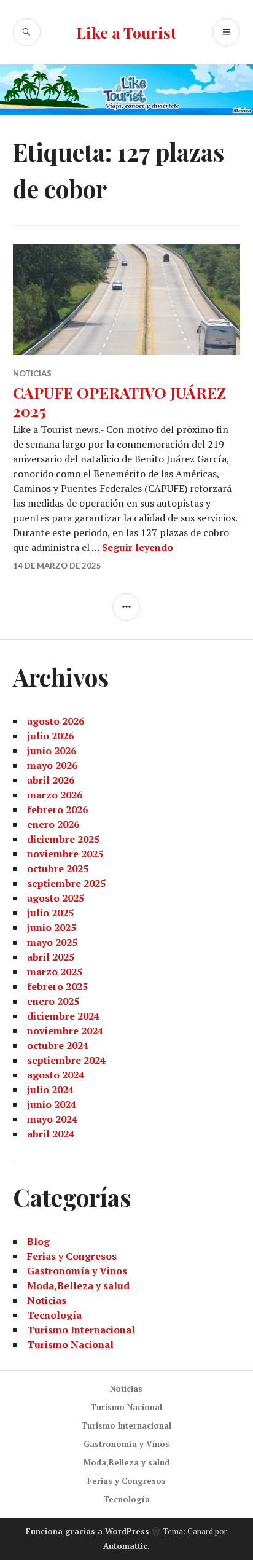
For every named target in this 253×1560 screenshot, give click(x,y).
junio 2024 (51, 1104)
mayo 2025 (52, 942)
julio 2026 (50, 736)
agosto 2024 (55, 1075)
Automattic (125, 1545)
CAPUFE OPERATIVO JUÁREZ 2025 (119, 401)
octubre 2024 (57, 1045)
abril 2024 (50, 1134)
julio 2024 (50, 1089)
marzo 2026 (54, 794)
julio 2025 (50, 912)
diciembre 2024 (63, 1016)
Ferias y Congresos (72, 1256)
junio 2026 (51, 750)
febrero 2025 (57, 986)
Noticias (32, 373)
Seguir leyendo (137, 547)
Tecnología (54, 1315)
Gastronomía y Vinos (77, 1270)
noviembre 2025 (65, 853)
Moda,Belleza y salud (78, 1285)
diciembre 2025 (63, 839)
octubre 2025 (57, 868)
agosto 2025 (55, 898)
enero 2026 (53, 824)
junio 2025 (51, 927)
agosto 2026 (55, 721)
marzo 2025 (54, 971)
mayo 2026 (52, 765)
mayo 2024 (52, 1119)
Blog (38, 1241)
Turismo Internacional (81, 1329)
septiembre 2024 (66, 1060)
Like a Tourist (126, 32)
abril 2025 (50, 957)
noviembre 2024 (65, 1030)
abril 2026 (50, 780)
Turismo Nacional (70, 1344)
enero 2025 (53, 1001)
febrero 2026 (57, 809)
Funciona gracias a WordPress (87, 1531)
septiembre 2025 (66, 883)
